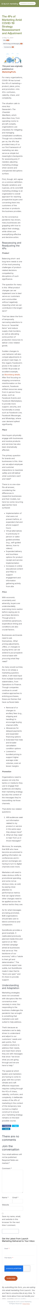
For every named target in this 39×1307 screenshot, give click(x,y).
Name (5, 1197)
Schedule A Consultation (27, 3)
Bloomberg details (12, 375)
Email (15, 1197)
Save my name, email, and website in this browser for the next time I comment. (11, 1220)
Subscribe (11, 1278)
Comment (7, 1168)
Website (5, 1205)
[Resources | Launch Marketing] (10, 3)
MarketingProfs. (9, 72)
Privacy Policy (26, 1303)
